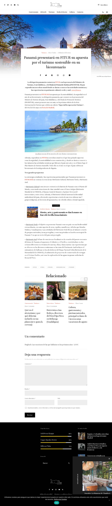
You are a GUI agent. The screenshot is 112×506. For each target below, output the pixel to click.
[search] (69, 463)
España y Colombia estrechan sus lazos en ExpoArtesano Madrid (98, 436)
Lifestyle (43, 12)
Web (59, 398)
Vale (56, 503)
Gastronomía (33, 12)
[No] (109, 500)
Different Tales (46, 446)
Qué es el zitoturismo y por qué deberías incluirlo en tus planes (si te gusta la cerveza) (34, 317)
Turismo (52, 12)
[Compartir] (40, 75)
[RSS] (18, 5)
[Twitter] (8, 5)
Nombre (27, 389)
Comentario (28, 364)
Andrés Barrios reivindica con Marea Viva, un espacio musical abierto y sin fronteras (97, 447)
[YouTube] (14, 5)
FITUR (57, 82)
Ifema (42, 267)
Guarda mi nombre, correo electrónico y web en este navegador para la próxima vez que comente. (54, 408)
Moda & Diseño (62, 12)
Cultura (72, 12)
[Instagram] (11, 5)
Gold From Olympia (47, 434)
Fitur (35, 267)
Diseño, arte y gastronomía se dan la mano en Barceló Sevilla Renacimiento (61, 213)
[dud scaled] (97, 476)
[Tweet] (46, 75)
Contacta (80, 12)
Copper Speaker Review (49, 440)
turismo (71, 267)
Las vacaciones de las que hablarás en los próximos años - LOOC (55, 345)
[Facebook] (4, 5)
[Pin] (52, 75)
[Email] (58, 75)
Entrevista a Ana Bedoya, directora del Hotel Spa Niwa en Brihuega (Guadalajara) (55, 316)
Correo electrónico (30, 398)
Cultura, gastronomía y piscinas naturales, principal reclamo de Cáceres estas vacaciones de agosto (78, 314)
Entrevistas (50, 303)
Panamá (50, 267)
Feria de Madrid (48, 108)
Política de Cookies (60, 499)
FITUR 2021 (45, 94)
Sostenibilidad (61, 267)
